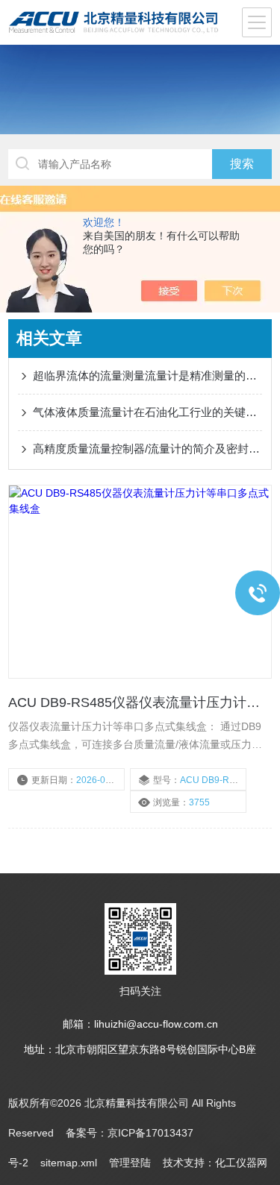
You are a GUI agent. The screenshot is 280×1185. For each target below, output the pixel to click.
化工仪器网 (241, 1163)
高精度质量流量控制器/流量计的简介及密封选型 (147, 448)
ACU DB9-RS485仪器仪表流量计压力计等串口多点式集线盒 (140, 702)
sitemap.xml (68, 1163)
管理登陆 (130, 1163)
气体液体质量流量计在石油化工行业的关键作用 (147, 412)
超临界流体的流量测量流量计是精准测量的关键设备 (147, 375)
